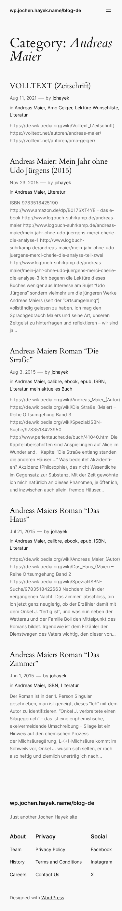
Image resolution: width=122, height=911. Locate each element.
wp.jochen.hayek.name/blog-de (45, 10)
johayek (61, 98)
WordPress (52, 897)
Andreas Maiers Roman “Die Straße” (54, 356)
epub (85, 381)
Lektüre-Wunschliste (96, 107)
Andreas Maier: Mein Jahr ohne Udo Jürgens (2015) (59, 166)
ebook (71, 381)
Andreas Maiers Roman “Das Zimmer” (54, 659)
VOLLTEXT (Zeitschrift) (50, 86)
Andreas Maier (30, 107)
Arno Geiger (59, 107)
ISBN (99, 381)
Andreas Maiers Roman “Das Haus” (54, 515)
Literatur (19, 114)
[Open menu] (108, 10)
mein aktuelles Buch (51, 389)
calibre (54, 381)
